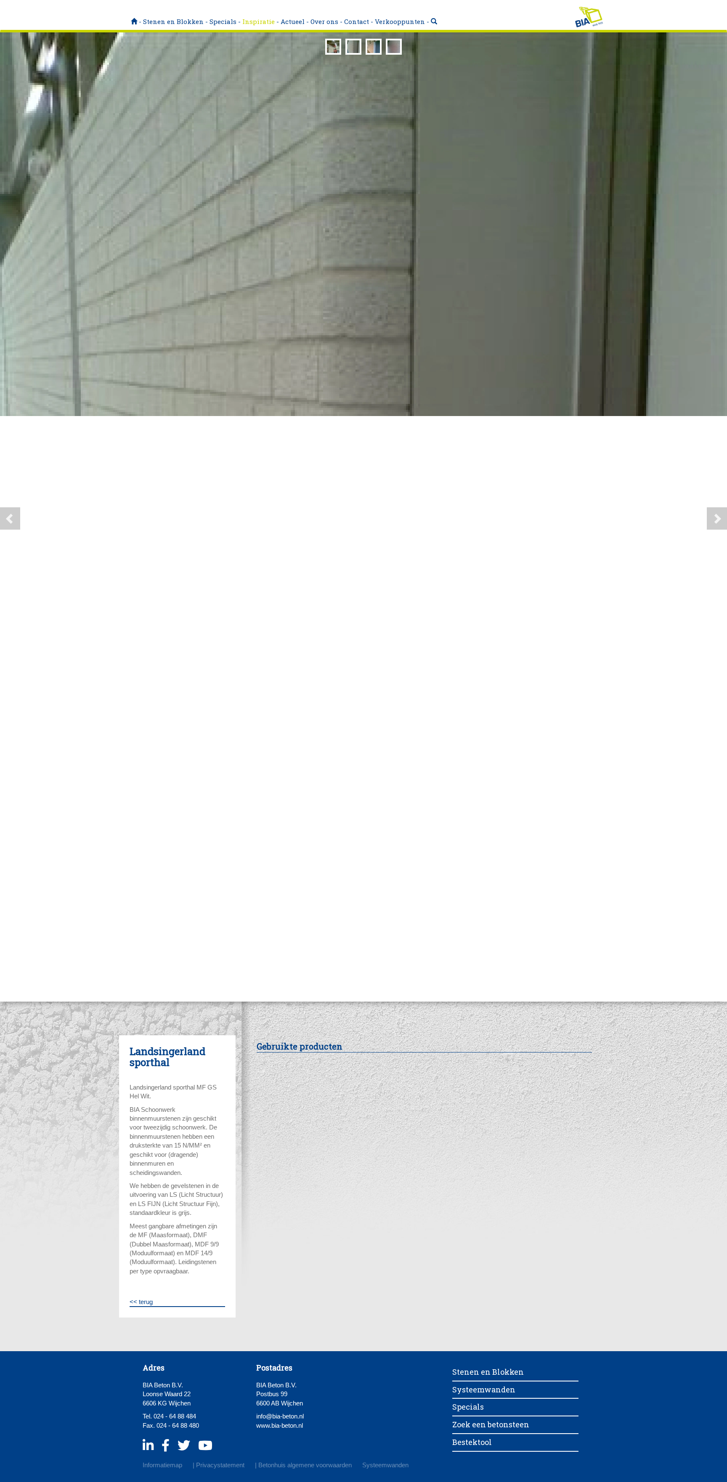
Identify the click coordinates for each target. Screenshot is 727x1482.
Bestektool (472, 1442)
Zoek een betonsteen (490, 1424)
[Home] (134, 21)
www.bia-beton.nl (279, 1425)
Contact (356, 21)
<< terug (141, 1301)
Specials (223, 21)
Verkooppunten (400, 21)
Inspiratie (258, 21)
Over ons (324, 21)
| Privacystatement (218, 1465)
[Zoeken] (434, 21)
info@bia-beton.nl (280, 1416)
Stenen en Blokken (173, 21)
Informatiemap (162, 1465)
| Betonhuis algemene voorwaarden (303, 1465)
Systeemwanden (483, 1389)
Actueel (293, 21)
